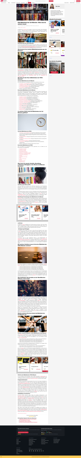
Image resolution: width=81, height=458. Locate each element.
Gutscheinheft (13, 2)
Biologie (20, 107)
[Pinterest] (35, 451)
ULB (40, 193)
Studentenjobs (43, 439)
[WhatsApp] (43, 451)
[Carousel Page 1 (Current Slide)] (50, 37)
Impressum (17, 453)
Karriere (17, 440)
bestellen (19, 195)
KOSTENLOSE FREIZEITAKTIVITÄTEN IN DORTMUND (33, 411)
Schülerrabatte (78, 2)
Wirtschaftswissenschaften (23, 99)
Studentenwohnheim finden (45, 440)
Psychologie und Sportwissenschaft (24, 101)
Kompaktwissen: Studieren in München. (25, 421)
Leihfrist (23, 224)
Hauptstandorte (20, 238)
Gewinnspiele (23, 2)
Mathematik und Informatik (23, 104)
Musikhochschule (22, 109)
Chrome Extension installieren (24, 432)
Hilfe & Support (18, 441)
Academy (33, 2)
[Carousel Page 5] (60, 37)
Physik (20, 105)
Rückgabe (42, 239)
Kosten (39, 300)
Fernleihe (20, 298)
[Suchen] (28, 1)
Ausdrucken (21, 334)
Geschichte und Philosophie (23, 102)
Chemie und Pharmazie (22, 106)
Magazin (29, 2)
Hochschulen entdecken (44, 442)
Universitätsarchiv (22, 87)
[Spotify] (33, 451)
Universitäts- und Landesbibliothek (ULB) (25, 83)
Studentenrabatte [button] (3, 2)
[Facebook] (29, 451)
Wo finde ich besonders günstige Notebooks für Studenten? (28, 422)
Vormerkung (36, 202)
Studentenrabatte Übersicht (33, 439)
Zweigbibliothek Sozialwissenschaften (25, 85)
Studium (22, 27)
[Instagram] (31, 451)
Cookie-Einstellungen (19, 450)
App (26, 2)
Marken (9, 2)
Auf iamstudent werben (56, 439)
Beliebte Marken (31, 440)
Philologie (20, 103)
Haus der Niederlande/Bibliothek (24, 86)
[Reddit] (41, 451)
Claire (24, 27)
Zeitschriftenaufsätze (22, 300)
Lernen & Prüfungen (20, 413)
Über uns (17, 439)
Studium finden (66, 2)
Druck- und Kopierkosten (22, 337)
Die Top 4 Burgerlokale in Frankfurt (24, 420)
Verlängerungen (22, 310)
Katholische (21, 97)
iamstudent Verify (55, 442)
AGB (17, 452)
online (30, 72)
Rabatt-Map (18, 2)
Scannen (22, 348)
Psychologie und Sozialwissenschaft (24, 153)
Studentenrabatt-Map (32, 441)
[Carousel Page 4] (58, 37)
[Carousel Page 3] (55, 37)
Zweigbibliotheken (20, 194)
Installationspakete (43, 376)
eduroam (29, 378)
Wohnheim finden (72, 2)
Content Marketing (56, 441)
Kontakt (17, 442)
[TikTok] (39, 451)
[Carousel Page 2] (53, 37)
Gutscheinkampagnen (56, 440)
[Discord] (37, 451)
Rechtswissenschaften (22, 98)
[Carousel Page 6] (63, 37)
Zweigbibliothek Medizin (22, 84)
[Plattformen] (7, 1)
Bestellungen (20, 198)
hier (33, 299)
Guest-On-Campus (35, 378)
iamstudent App (31, 443)
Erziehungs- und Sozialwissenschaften (25, 100)
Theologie (24, 97)
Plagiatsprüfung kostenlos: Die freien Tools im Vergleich (27, 419)
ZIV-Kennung (37, 72)
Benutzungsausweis (21, 70)
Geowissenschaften (22, 108)
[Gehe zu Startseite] (4, 1)
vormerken (23, 195)
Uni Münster (25, 29)
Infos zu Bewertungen (19, 451)
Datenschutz (18, 449)
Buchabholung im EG (22, 201)
